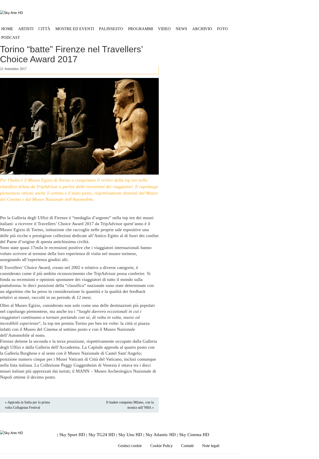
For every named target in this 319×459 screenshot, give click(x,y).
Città (44, 29)
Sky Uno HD (130, 434)
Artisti (25, 29)
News (181, 29)
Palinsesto (111, 29)
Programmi (140, 29)
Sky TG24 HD (101, 434)
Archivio (202, 29)
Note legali (210, 446)
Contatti (187, 446)
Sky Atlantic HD (161, 434)
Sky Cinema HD (194, 434)
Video (164, 29)
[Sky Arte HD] (11, 12)
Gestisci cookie (130, 446)
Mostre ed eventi (74, 29)
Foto (222, 29)
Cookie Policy (161, 446)
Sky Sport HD (72, 434)
